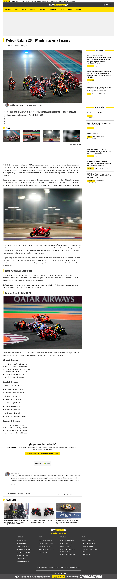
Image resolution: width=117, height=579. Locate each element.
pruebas (90, 116)
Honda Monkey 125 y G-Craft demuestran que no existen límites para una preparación (99, 151)
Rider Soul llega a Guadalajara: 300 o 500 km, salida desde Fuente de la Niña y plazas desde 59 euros (99, 89)
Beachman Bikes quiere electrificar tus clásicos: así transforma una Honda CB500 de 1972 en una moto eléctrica (99, 74)
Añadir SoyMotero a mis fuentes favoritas (42, 453)
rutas (89, 93)
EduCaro (94, 93)
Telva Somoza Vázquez (98, 116)
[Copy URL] (4, 123)
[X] (4, 121)
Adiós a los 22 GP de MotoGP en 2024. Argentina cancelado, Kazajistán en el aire (67, 522)
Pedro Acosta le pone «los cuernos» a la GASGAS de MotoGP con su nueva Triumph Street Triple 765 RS (16, 522)
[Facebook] (4, 119)
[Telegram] (4, 116)
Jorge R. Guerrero (99, 66)
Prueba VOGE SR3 (93, 133)
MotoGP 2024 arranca (10, 165)
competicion (12, 493)
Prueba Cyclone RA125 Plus (96, 113)
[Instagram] (11, 484)
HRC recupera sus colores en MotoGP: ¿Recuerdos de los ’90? (41, 521)
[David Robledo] (7, 105)
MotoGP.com (50, 278)
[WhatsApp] (4, 111)
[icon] (103, 4)
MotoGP (20, 493)
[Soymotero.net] (58, 5)
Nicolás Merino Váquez (98, 136)
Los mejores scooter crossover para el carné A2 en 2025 (99, 124)
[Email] (4, 114)
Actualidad (28, 493)
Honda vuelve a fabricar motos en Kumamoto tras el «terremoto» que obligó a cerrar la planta (99, 163)
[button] (111, 4)
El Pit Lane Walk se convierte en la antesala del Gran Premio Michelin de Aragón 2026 (99, 175)
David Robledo (14, 105)
